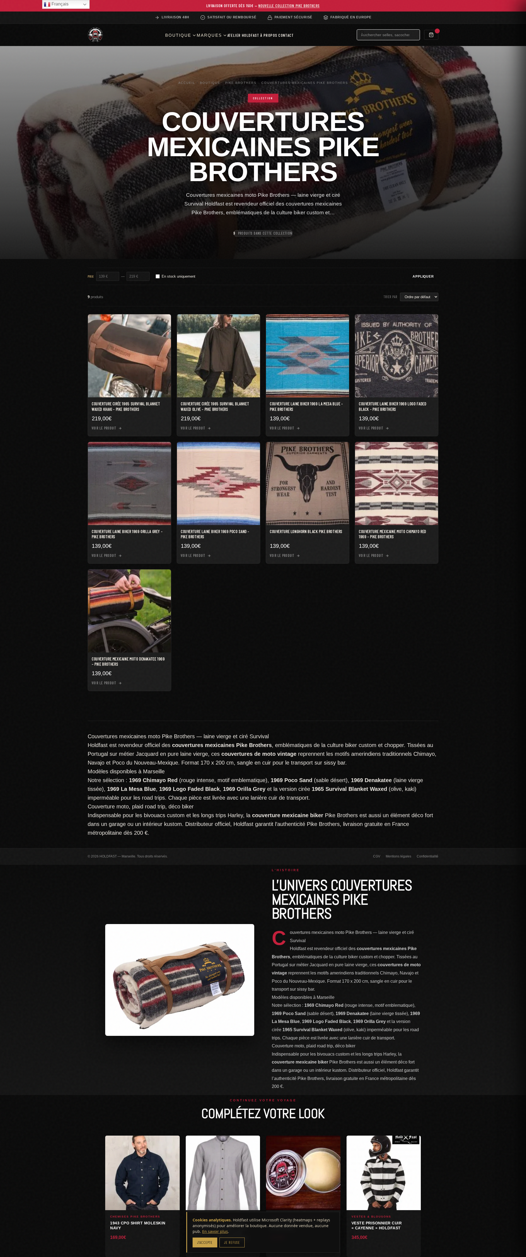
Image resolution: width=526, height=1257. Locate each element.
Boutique (210, 82)
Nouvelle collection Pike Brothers (289, 5)
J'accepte (205, 1242)
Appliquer (423, 276)
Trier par (390, 297)
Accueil (186, 82)
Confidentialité (427, 856)
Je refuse (232, 1242)
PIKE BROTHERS (240, 82)
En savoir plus (215, 1231)
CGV (376, 856)
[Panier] (431, 35)
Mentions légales (398, 856)
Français (59, 4)
